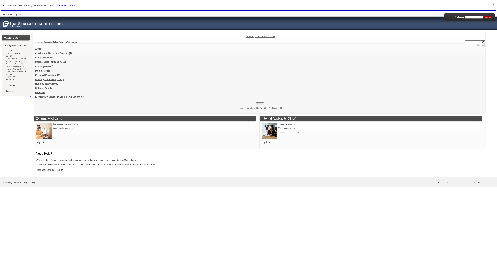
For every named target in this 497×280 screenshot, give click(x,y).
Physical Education (47, 75)
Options (480, 45)
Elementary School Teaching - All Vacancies (59, 97)
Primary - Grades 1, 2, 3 (50, 79)
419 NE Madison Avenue (455, 183)
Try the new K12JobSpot (65, 5)
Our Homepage (13, 14)
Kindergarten (44, 66)
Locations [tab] (22, 45)
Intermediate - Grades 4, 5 (51, 62)
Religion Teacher (46, 88)
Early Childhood (46, 57)
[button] (493, 5)
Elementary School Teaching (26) (17, 59)
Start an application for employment (66, 124)
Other (40, 92)
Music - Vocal (44, 70)
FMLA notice (9, 91)
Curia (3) (9, 56)
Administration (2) (12, 51)
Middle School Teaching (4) (15, 66)
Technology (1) (11, 79)
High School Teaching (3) (14, 61)
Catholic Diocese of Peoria (432, 183)
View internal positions (286, 128)
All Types (38, 42)
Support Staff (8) (11, 77)
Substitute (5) (10, 74)
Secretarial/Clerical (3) (13, 69)
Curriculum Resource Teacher (53, 53)
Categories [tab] (10, 45)
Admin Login (488, 183)
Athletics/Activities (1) (13, 53)
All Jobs (9, 85)
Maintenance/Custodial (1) (15, 64)
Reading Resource (47, 83)
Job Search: (459, 17)
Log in (39, 142)
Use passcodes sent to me (63, 128)
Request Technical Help (48, 170)
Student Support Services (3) (16, 72)
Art (38, 49)
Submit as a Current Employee (289, 132)
